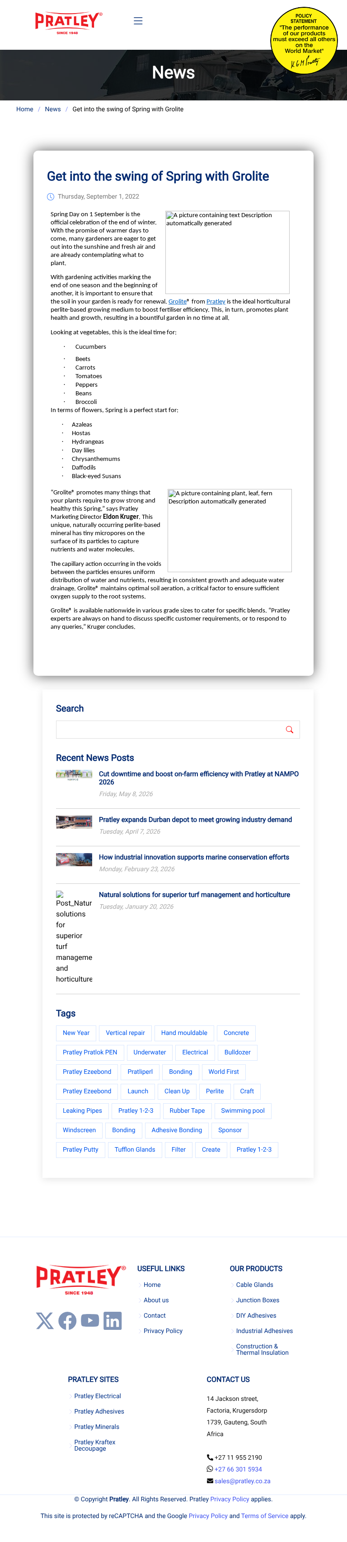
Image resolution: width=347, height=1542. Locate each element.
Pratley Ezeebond (87, 1072)
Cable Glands (254, 1285)
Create (211, 1149)
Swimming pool (243, 1111)
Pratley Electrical (97, 1396)
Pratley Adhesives (99, 1412)
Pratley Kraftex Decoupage (94, 1445)
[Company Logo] (69, 23)
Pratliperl (140, 1072)
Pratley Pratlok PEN (90, 1052)
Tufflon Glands (135, 1149)
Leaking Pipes (82, 1111)
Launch (137, 1091)
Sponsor (230, 1130)
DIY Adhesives (256, 1316)
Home (24, 109)
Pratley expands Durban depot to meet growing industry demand (195, 820)
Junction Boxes (258, 1300)
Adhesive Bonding (177, 1130)
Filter (179, 1149)
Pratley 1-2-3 (136, 1111)
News (53, 109)
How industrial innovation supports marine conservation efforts (194, 857)
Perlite (215, 1091)
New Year (76, 1033)
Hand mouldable (184, 1033)
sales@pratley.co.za (243, 1481)
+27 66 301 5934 (238, 1469)
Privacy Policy (163, 1331)
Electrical (195, 1052)
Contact (155, 1316)
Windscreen (79, 1130)
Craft (247, 1091)
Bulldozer (238, 1052)
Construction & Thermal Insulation (262, 1349)
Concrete (236, 1033)
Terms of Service (265, 1516)
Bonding (180, 1072)
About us (156, 1300)
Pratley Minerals (96, 1427)
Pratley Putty (80, 1149)
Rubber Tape (187, 1111)
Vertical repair (125, 1033)
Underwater (150, 1052)
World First (224, 1072)
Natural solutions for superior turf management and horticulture (194, 895)
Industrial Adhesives (264, 1331)
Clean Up (177, 1091)
